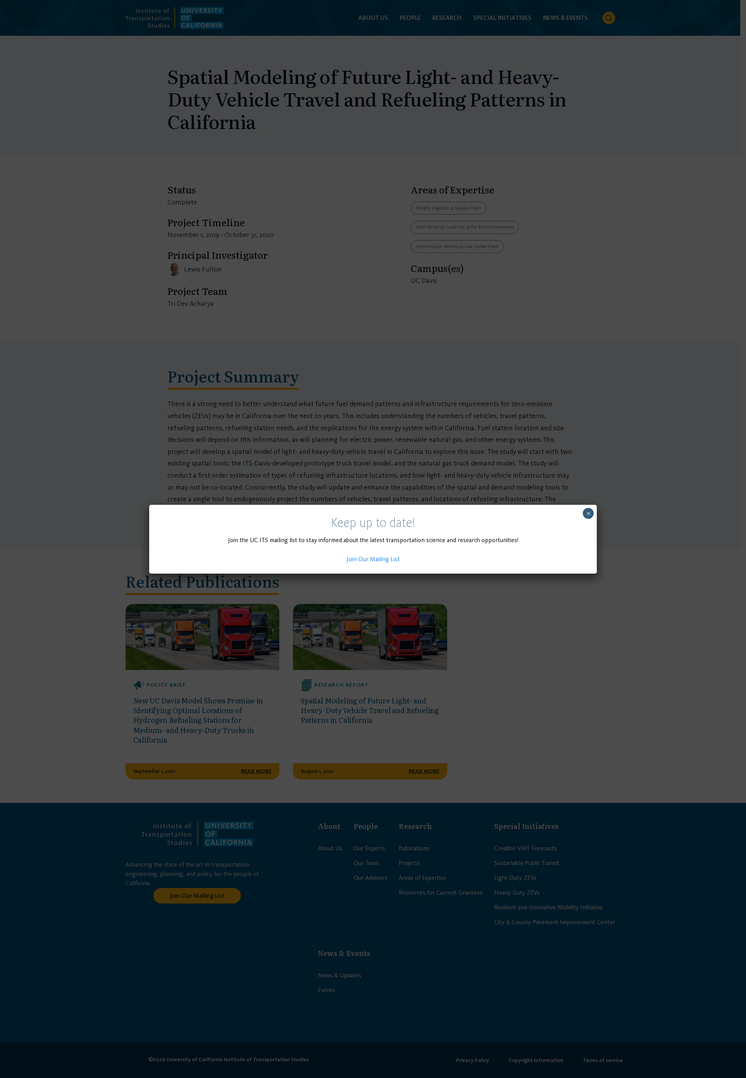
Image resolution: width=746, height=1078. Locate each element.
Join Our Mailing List (373, 559)
